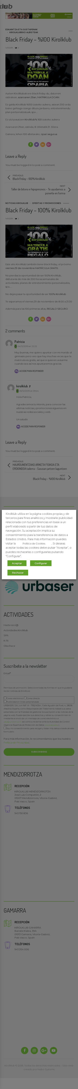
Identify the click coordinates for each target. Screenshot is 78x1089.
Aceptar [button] (17, 563)
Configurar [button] (41, 563)
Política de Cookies (34, 543)
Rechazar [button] (18, 572)
